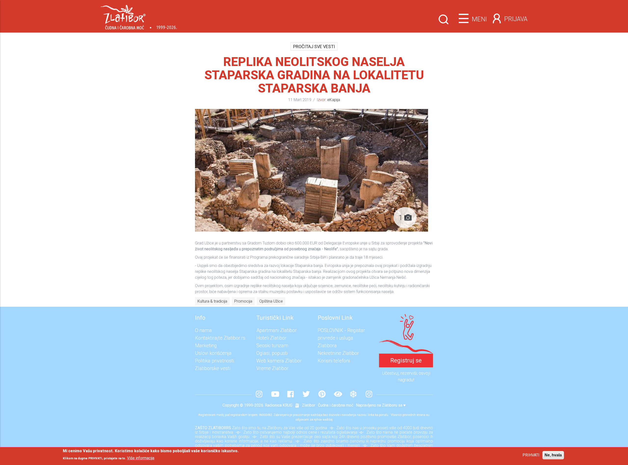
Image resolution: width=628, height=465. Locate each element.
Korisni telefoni (334, 361)
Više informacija (140, 457)
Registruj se (406, 360)
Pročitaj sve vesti (314, 46)
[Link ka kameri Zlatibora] (337, 394)
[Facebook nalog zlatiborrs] (290, 394)
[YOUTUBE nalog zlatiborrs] (274, 394)
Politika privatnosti (214, 361)
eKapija (333, 99)
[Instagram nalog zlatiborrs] (259, 394)
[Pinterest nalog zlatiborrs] (322, 394)
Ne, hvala (553, 455)
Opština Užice (271, 301)
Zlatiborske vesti (212, 368)
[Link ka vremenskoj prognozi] (353, 394)
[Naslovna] (139, 15)
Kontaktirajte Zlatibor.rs (220, 338)
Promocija (243, 301)
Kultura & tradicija (212, 301)
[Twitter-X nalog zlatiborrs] (306, 394)
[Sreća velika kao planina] (406, 318)
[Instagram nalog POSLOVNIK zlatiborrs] (369, 394)
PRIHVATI (531, 455)
